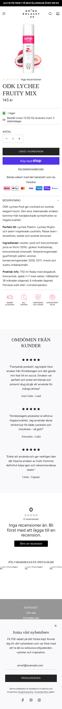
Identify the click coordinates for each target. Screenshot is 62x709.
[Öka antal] (19, 138)
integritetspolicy (25, 692)
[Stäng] (55, 626)
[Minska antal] (6, 138)
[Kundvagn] (57, 13)
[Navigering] (4, 13)
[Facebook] (23, 700)
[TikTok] (39, 700)
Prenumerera (31, 678)
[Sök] (50, 13)
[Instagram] (31, 700)
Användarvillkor (41, 692)
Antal (7, 131)
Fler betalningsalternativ (31, 169)
